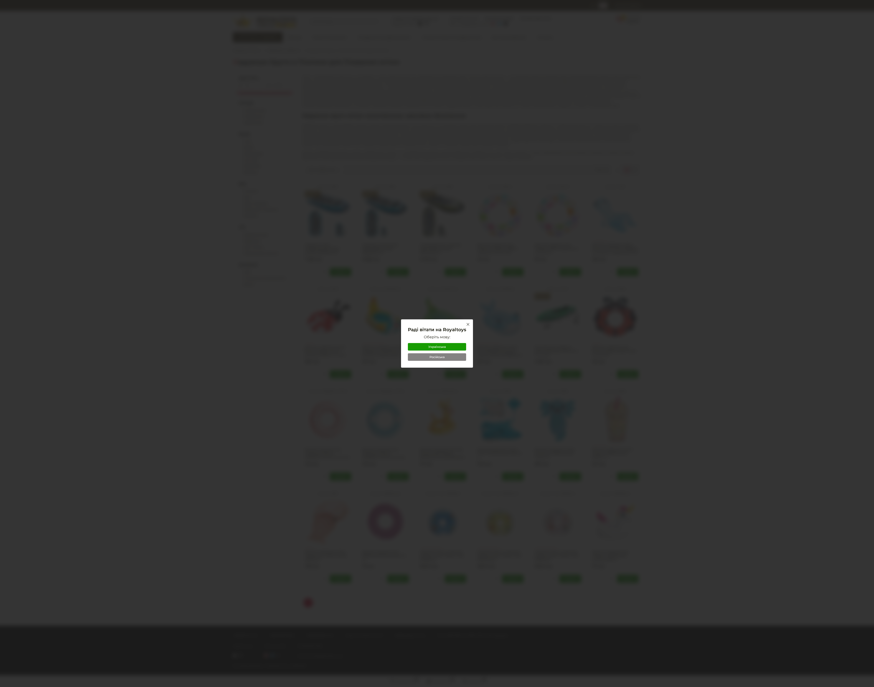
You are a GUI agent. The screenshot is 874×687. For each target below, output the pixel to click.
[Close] (468, 324)
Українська (437, 347)
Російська (437, 357)
